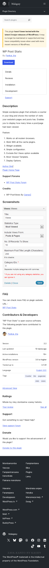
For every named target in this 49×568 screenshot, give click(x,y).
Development (11, 91)
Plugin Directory (9, 11)
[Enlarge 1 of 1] (43, 209)
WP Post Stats (9, 307)
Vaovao (6, 468)
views (43, 381)
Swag (29, 501)
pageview (41, 376)
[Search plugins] (29, 19)
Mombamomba (10, 463)
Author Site (8, 166)
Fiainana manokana (11, 480)
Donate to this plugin (12, 448)
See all (43, 407)
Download (8, 62)
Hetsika (29, 492)
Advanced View (10, 388)
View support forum (12, 425)
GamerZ (27, 194)
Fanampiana (8, 492)
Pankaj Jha (11, 55)
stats (37, 381)
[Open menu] (45, 3)
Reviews (9, 78)
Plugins (29, 472)
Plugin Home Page (11, 170)
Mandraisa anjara (34, 488)
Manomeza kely (34, 497)
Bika (28, 468)
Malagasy (12, 534)
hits (34, 376)
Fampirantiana (32, 463)
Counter (28, 376)
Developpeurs (9, 497)
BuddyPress (9, 523)
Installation (10, 84)
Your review (8, 407)
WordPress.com (11, 509)
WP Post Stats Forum (16, 182)
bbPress (8, 518)
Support (8, 97)
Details (8, 72)
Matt (6, 514)
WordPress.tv (10, 501)
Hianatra (6, 488)
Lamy (28, 476)
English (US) (41, 370)
